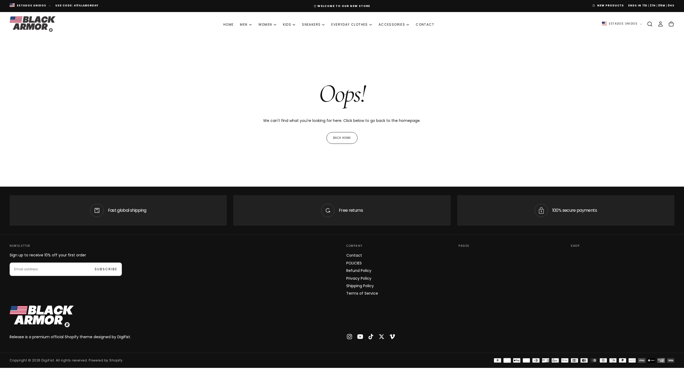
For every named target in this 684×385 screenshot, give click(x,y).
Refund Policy (358, 270)
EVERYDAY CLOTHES (349, 24)
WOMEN (265, 24)
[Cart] (671, 24)
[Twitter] (381, 336)
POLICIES (354, 263)
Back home (342, 138)
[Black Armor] (42, 316)
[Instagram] (349, 336)
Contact (354, 255)
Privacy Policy (358, 278)
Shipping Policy (360, 285)
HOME (228, 24)
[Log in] (660, 24)
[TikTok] (371, 336)
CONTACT (425, 24)
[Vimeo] (392, 336)
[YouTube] (360, 336)
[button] (650, 24)
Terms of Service (362, 293)
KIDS (287, 24)
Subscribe (106, 269)
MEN (243, 24)
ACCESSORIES (392, 24)
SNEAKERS (311, 24)
